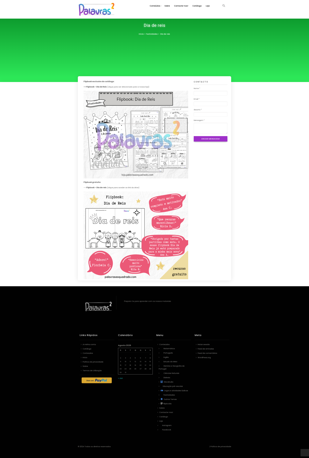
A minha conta (89, 344)
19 (135, 365)
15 (150, 361)
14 (145, 361)
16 (120, 365)
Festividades (152, 34)
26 (135, 369)
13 (140, 361)
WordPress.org (204, 357)
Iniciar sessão (204, 344)
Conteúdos (155, 6)
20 (140, 365)
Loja (208, 6)
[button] (223, 6)
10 (125, 361)
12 (135, 361)
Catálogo (197, 6)
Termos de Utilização (92, 370)
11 (130, 361)
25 (130, 369)
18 (130, 365)
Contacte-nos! (181, 6)
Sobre (167, 6)
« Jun (120, 378)
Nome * (197, 88)
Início (141, 34)
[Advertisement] (154, 58)
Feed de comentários (207, 353)
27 (140, 369)
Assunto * (198, 109)
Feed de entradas (206, 348)
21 (145, 365)
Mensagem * (199, 120)
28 (145, 369)
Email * (197, 99)
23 (121, 369)
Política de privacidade (93, 362)
